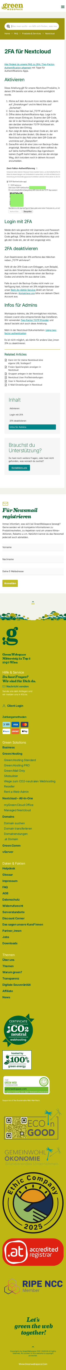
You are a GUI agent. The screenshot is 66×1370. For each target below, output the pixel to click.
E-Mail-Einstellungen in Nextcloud (25, 384)
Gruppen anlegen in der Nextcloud (25, 373)
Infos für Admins (18, 427)
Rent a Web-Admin (16, 791)
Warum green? (12, 972)
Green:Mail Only (14, 770)
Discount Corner (13, 918)
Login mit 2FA (16, 414)
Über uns (8, 959)
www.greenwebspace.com (33, 1364)
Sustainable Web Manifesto (28, 1100)
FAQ (5, 887)
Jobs (5, 937)
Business (8, 747)
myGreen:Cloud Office (18, 805)
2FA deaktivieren (18, 420)
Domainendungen (16, 833)
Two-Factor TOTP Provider (35, 320)
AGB (5, 893)
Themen (8, 966)
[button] (62, 6)
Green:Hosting (12, 753)
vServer (7, 851)
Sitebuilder (11, 776)
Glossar (7, 874)
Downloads (9, 943)
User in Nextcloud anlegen (21, 381)
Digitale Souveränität (16, 984)
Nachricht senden (17, 686)
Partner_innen (11, 930)
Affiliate (7, 991)
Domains (8, 816)
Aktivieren (15, 408)
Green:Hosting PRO (17, 765)
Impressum (9, 881)
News (6, 997)
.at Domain (11, 839)
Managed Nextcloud (17, 810)
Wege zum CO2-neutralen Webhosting (29, 781)
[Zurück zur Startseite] (12, 6)
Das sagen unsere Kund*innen (22, 924)
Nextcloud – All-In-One (17, 798)
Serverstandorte (13, 912)
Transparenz (10, 978)
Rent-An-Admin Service (23, 290)
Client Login (15, 705)
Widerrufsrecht (12, 905)
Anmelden (10, 583)
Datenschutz (11, 899)
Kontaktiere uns (27, 293)
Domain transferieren (18, 828)
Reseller (9, 786)
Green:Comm (11, 845)
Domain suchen (14, 823)
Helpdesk (8, 868)
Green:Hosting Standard (20, 760)
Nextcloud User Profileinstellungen (25, 377)
